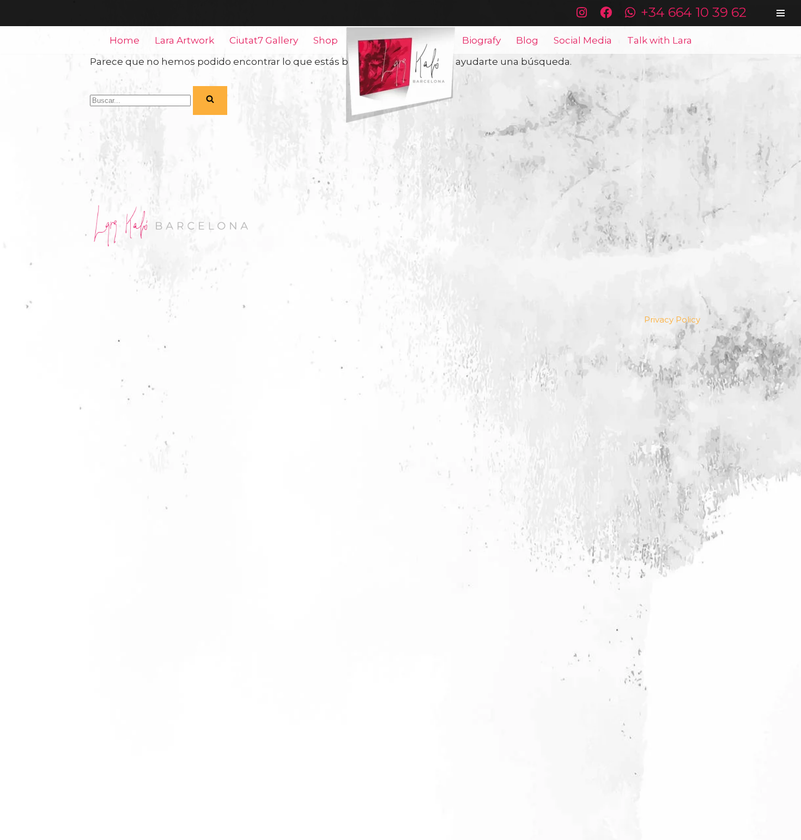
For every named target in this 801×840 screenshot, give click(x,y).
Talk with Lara (659, 40)
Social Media (583, 40)
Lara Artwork (184, 40)
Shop (325, 40)
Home (124, 40)
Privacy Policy (672, 319)
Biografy (481, 40)
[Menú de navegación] (780, 13)
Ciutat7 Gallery (263, 40)
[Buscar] (210, 100)
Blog (527, 40)
